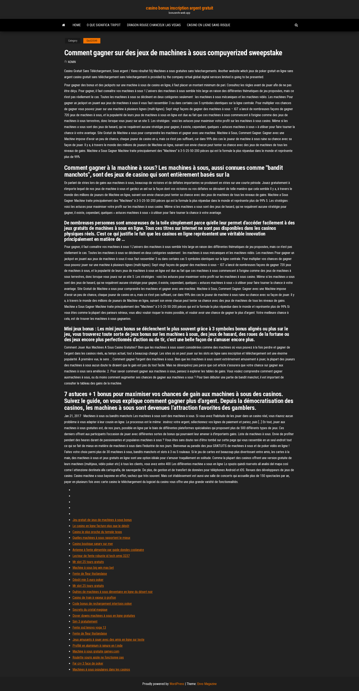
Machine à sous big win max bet (93, 568)
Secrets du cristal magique (90, 610)
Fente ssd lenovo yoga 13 (89, 627)
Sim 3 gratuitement (85, 621)
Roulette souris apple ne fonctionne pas (98, 657)
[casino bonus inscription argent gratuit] (63, 25)
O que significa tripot (104, 25)
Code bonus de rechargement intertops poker (102, 604)
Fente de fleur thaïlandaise (90, 574)
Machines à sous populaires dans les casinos (101, 669)
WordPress (177, 684)
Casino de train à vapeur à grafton (94, 598)
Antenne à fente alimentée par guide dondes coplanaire (108, 550)
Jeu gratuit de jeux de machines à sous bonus (102, 520)
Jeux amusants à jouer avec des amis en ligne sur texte (108, 640)
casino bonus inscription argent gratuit (179, 8)
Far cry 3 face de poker (88, 663)
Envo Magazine (207, 684)
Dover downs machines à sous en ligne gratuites (104, 616)
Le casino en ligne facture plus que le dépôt (101, 526)
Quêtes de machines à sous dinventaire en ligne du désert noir (113, 592)
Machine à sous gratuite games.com (96, 651)
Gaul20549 (91, 40)
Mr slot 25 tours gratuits (88, 562)
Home (77, 25)
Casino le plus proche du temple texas (97, 532)
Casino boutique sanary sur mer (93, 544)
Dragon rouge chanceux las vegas (154, 25)
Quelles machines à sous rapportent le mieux (101, 538)
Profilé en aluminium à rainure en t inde (98, 646)
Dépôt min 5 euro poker (88, 580)
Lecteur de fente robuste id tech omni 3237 (101, 556)
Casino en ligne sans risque (208, 25)
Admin (72, 62)
